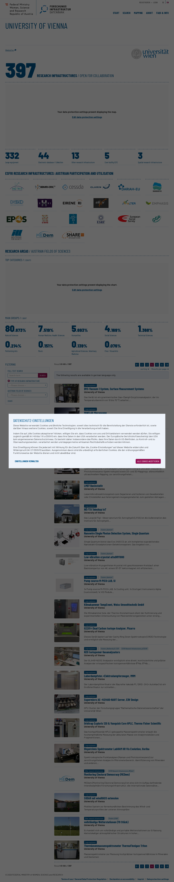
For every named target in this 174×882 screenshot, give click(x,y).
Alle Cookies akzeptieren (148, 461)
